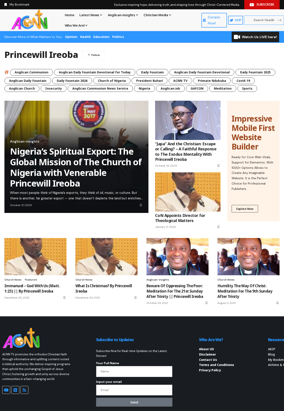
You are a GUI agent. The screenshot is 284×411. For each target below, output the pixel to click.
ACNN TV (180, 81)
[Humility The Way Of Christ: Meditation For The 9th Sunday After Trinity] (248, 256)
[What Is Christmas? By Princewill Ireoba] (106, 256)
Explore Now (244, 209)
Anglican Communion (31, 72)
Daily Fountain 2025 (255, 72)
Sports (247, 88)
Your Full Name (107, 363)
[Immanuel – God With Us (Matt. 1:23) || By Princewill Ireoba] (35, 256)
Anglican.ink (170, 88)
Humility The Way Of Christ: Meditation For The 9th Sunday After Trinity (244, 291)
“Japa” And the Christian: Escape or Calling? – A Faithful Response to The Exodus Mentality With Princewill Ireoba (185, 151)
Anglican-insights (24, 141)
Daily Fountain (152, 72)
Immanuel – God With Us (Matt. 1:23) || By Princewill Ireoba (32, 288)
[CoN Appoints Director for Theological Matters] (188, 192)
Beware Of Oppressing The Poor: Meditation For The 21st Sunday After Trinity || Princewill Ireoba (174, 291)
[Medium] (15, 390)
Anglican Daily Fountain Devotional (202, 72)
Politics (118, 37)
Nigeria (144, 88)
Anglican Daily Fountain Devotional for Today (95, 72)
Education (101, 37)
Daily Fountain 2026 (72, 81)
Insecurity (53, 88)
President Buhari (149, 81)
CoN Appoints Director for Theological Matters (180, 218)
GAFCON (197, 88)
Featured (31, 279)
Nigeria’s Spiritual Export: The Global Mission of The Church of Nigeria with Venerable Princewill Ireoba (76, 167)
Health (85, 37)
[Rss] (24, 390)
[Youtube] (6, 390)
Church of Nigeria (112, 81)
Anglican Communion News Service (100, 88)
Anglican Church (22, 88)
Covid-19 (243, 81)
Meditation (223, 88)
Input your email (109, 382)
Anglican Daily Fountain (27, 81)
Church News (13, 279)
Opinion (71, 37)
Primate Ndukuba (212, 81)
